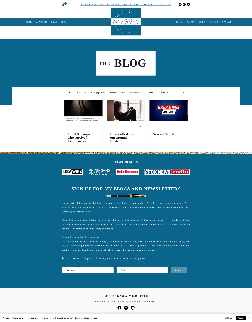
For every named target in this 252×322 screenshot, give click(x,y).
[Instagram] (184, 4)
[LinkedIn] (188, 4)
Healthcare (81, 92)
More (163, 92)
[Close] (248, 318)
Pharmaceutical (136, 92)
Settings (228, 318)
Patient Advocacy (117, 92)
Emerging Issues (98, 92)
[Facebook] (180, 4)
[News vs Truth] (168, 110)
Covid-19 (152, 92)
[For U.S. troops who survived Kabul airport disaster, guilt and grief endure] (83, 110)
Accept (240, 318)
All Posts (68, 92)
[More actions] (99, 127)
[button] (64, 4)
